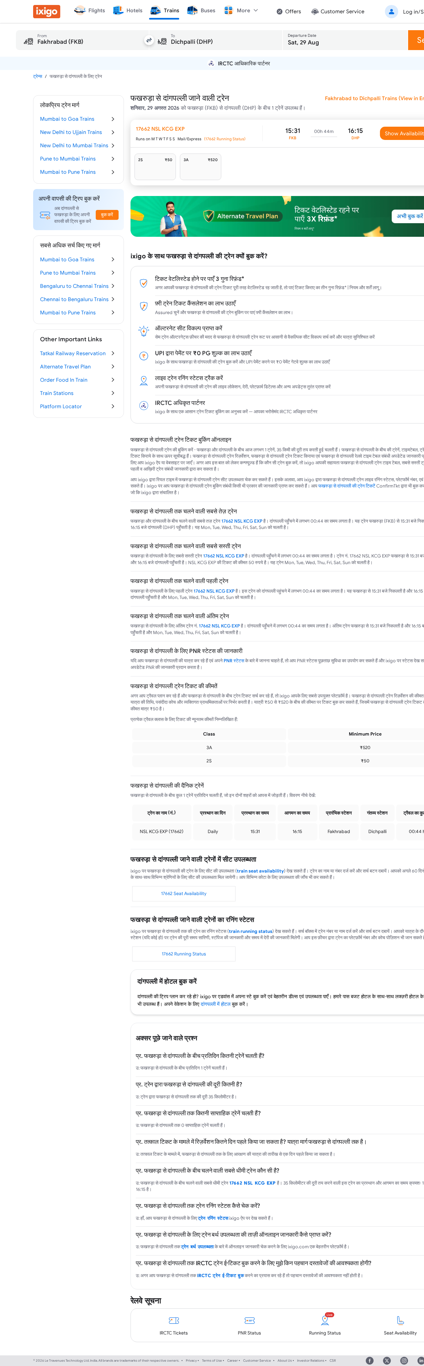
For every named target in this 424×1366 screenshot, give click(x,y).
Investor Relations (310, 1360)
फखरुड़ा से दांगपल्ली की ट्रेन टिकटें (346, 485)
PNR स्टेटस (234, 660)
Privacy (191, 1360)
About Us (285, 1360)
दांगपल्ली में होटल (216, 1004)
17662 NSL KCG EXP (241, 521)
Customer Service (257, 1360)
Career (232, 1360)
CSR (333, 1360)
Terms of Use (212, 1360)
